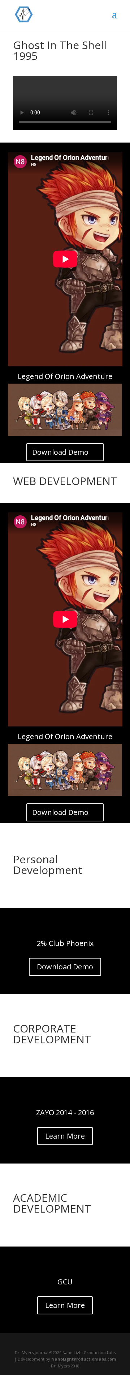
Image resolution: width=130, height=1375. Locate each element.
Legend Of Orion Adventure (65, 376)
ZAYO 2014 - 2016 (65, 1112)
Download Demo (60, 452)
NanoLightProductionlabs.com (83, 1359)
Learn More (65, 1136)
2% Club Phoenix (65, 943)
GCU (65, 1282)
